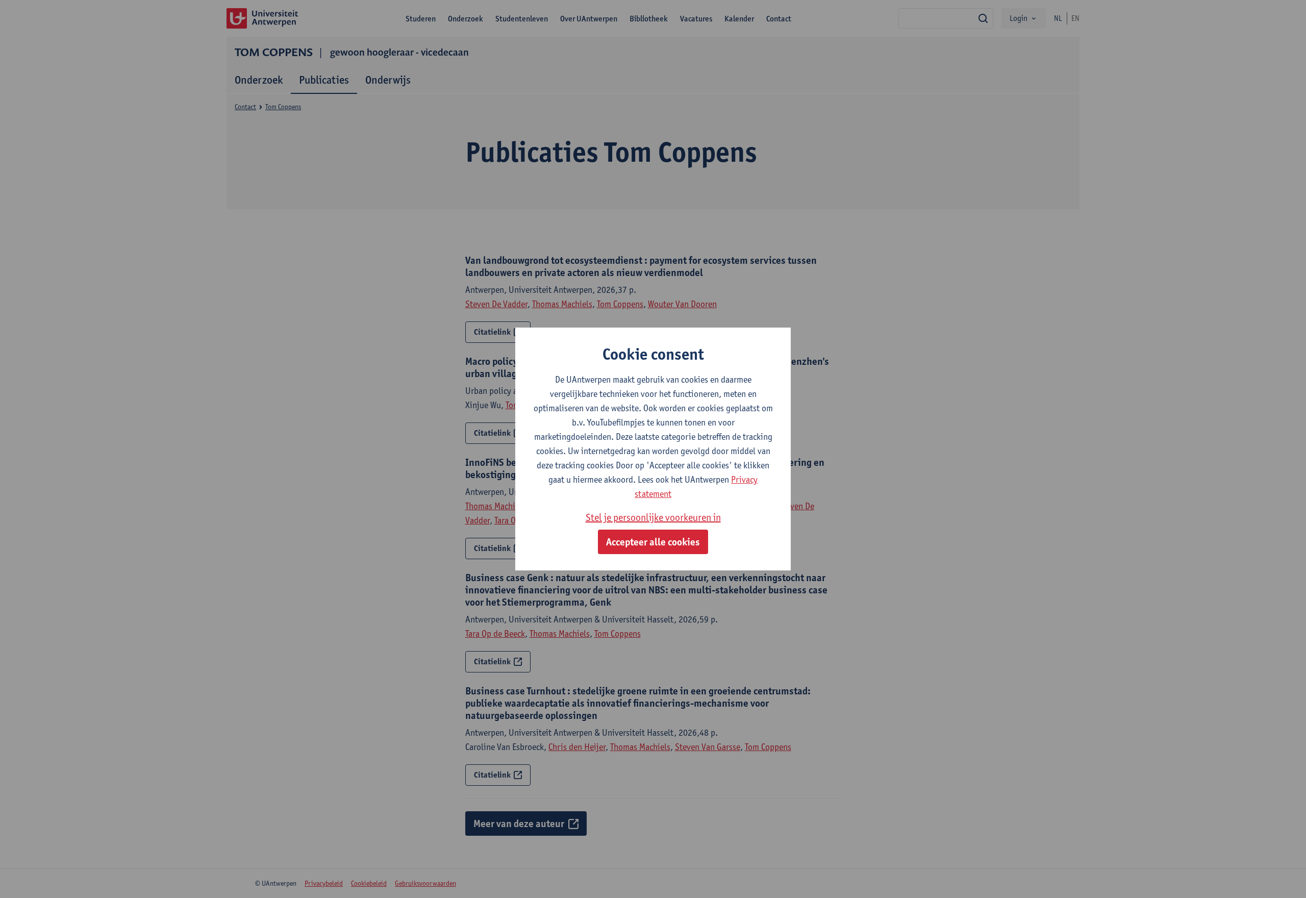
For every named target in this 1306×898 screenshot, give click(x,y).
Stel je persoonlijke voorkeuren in (653, 517)
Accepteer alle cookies (653, 542)
